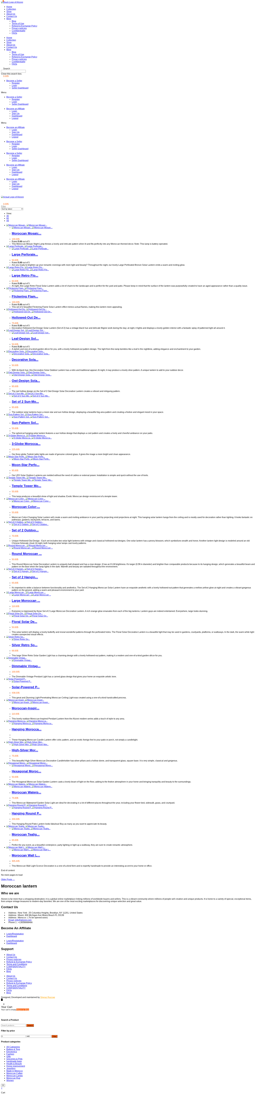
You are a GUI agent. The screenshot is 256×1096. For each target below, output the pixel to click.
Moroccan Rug (13, 1078)
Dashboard (17, 116)
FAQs (14, 33)
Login (14, 85)
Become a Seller (14, 81)
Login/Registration (15, 934)
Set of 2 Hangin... (25, 577)
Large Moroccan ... (26, 600)
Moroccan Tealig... (26, 834)
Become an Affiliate (15, 109)
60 (7, 218)
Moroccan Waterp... (26, 792)
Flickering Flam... (25, 296)
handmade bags (14, 1061)
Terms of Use (18, 23)
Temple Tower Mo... (26, 486)
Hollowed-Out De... (26, 317)
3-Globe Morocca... (26, 443)
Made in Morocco (14, 1071)
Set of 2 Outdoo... (25, 530)
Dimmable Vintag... (26, 666)
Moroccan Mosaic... (26, 233)
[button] (128, 68)
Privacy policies (19, 28)
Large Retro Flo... (25, 275)
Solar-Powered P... (26, 687)
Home (9, 7)
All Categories (13, 1047)
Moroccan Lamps (14, 1076)
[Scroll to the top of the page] (2, 1000)
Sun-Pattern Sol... (25, 422)
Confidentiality (18, 31)
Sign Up (15, 113)
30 (7, 216)
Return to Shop (22, 1010)
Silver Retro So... (24, 645)
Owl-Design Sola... (26, 380)
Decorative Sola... (25, 359)
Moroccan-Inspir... (25, 708)
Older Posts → (8, 879)
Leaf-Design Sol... (25, 338)
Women (10, 1080)
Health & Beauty (14, 1064)
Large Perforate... (25, 254)
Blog (14, 21)
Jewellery (10, 1068)
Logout (15, 118)
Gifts (8, 1056)
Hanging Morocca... (26, 729)
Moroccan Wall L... (26, 855)
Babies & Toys (13, 1049)
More (8, 19)
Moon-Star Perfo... (25, 465)
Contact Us (11, 16)
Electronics (11, 1052)
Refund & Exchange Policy (24, 26)
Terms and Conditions (16, 964)
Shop (8, 11)
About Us (10, 14)
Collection (11, 9)
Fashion (10, 1054)
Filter (54, 1036)
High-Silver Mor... (25, 750)
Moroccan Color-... (26, 507)
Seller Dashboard (20, 88)
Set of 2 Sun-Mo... (25, 401)
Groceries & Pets (14, 1059)
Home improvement (15, 1066)
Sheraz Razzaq (47, 997)
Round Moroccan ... (27, 553)
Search (30, 1025)
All (7, 221)
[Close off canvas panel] (3, 1085)
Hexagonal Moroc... (26, 771)
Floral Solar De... (24, 621)
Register (16, 83)
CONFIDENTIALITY (16, 966)
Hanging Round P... (26, 813)
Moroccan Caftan (14, 1073)
